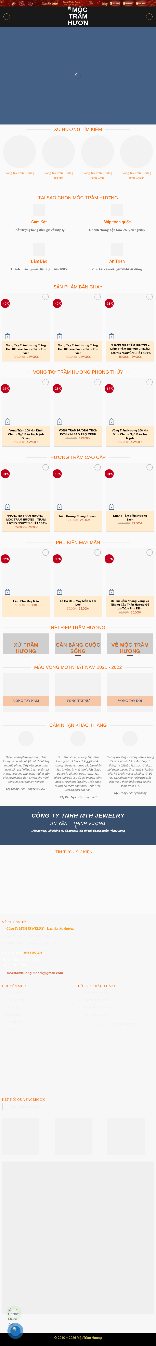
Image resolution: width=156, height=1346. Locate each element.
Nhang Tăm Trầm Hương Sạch (130, 517)
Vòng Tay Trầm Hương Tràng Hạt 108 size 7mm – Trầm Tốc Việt (26, 349)
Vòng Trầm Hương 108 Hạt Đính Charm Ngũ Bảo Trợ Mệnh (130, 434)
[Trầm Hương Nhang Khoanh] (78, 487)
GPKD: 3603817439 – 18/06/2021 (30, 943)
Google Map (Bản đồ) (124, 1024)
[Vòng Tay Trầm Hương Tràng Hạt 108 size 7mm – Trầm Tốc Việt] (26, 317)
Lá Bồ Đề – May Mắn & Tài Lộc (78, 602)
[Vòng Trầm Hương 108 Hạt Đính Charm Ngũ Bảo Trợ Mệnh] (130, 402)
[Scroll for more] (78, 905)
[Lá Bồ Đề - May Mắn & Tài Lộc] (78, 572)
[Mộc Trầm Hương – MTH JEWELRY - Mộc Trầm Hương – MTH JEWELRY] (78, 17)
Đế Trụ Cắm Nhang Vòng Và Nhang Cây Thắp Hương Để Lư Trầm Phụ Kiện (130, 604)
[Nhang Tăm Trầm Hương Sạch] (130, 487)
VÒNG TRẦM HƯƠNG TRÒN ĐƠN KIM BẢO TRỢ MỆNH (78, 432)
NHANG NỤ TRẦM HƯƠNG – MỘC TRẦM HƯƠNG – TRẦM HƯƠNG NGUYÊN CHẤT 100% (130, 349)
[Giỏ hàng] (149, 16)
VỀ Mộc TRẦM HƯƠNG (129, 648)
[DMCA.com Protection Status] (78, 1237)
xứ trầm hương (26, 648)
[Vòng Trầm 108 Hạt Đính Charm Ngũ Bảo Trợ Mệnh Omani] (26, 402)
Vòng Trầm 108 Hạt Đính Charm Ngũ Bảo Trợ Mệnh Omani (26, 434)
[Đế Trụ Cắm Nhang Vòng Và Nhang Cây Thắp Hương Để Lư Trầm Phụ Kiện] (130, 572)
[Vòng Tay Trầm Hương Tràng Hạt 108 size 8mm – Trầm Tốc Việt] (78, 317)
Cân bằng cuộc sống (78, 648)
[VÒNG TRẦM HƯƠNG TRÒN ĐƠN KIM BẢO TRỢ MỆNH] (78, 402)
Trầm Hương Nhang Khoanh (78, 516)
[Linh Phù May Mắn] (26, 572)
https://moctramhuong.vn (35, 936)
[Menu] (6, 16)
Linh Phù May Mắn (26, 601)
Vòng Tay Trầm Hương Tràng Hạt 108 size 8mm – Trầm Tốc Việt (78, 349)
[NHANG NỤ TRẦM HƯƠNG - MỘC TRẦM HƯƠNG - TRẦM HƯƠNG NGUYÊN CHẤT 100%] (130, 317)
